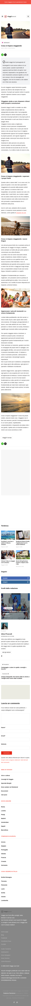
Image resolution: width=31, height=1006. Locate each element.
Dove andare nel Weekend (9, 787)
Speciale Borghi (6, 783)
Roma (3, 807)
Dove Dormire (5, 958)
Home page (4, 932)
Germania (4, 865)
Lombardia (4, 900)
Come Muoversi (6, 961)
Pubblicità (4, 938)
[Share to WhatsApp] (2, 54)
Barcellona (4, 830)
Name (3, 727)
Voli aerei (4, 795)
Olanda (3, 853)
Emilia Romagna (6, 877)
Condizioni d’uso (6, 941)
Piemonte (4, 885)
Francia (3, 857)
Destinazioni (5, 952)
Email (3, 736)
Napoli (3, 826)
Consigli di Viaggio (7, 779)
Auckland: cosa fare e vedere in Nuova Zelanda (7, 543)
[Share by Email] (5, 54)
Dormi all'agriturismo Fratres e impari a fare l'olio (22, 562)
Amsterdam (5, 822)
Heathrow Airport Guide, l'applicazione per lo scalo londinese (23, 543)
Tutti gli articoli (6, 652)
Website (3, 744)
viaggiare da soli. (21, 213)
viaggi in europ (7, 437)
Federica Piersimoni (9, 993)
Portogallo (4, 850)
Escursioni (4, 791)
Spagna (3, 846)
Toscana (4, 881)
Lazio (3, 889)
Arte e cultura (5, 775)
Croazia (3, 861)
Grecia (3, 842)
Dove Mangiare (5, 955)
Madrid (3, 818)
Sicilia (3, 892)
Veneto (3, 896)
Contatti (3, 944)
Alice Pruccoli (6, 634)
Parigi (3, 814)
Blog (2, 935)
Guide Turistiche (6, 949)
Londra (3, 810)
